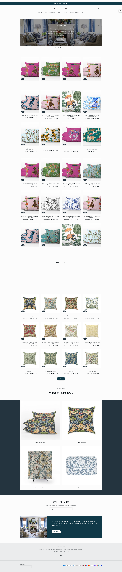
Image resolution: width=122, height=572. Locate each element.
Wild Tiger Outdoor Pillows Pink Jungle (30, 115)
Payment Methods (66, 549)
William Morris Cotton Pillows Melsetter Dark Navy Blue (71, 371)
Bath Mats (80, 487)
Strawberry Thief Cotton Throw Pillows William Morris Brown (71, 316)
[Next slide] (63, 47)
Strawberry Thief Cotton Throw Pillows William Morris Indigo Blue (29, 316)
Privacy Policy (55, 551)
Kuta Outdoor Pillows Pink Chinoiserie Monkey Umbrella (29, 83)
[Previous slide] (55, 47)
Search (40, 549)
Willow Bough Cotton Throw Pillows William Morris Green (30, 371)
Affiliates (80, 549)
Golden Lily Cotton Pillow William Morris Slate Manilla (51, 316)
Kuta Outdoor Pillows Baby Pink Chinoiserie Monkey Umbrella (92, 83)
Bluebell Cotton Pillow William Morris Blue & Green (92, 316)
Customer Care (74, 549)
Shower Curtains (39, 487)
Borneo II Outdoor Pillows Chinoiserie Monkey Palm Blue (92, 116)
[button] (21, 8)
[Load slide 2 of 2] (60, 48)
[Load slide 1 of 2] (58, 48)
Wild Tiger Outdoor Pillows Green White (50, 148)
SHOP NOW (61, 39)
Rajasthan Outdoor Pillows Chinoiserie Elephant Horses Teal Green (92, 149)
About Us (45, 549)
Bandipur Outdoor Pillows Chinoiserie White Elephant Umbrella (71, 116)
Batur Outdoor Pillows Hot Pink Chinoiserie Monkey (71, 149)
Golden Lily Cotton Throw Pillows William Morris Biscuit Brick (50, 343)
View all (61, 378)
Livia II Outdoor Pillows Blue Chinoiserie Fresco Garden (92, 184)
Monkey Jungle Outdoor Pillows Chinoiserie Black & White (50, 217)
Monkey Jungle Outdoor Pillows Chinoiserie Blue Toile (71, 217)
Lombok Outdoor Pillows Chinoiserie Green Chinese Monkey (50, 83)
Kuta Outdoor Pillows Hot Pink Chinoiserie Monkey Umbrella (71, 83)
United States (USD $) (25, 567)
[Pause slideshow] (66, 47)
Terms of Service (63, 551)
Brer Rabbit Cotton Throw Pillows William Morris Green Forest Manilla (51, 371)
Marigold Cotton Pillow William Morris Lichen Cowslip (92, 343)
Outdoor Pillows (40, 442)
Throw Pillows (81, 442)
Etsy (68, 551)
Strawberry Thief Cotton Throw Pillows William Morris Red (29, 343)
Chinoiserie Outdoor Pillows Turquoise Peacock (50, 250)
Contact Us (50, 549)
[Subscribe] (71, 509)
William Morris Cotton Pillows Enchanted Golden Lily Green (92, 371)
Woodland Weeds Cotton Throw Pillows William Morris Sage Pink (71, 343)
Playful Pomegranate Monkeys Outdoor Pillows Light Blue (29, 149)
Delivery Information (57, 549)
